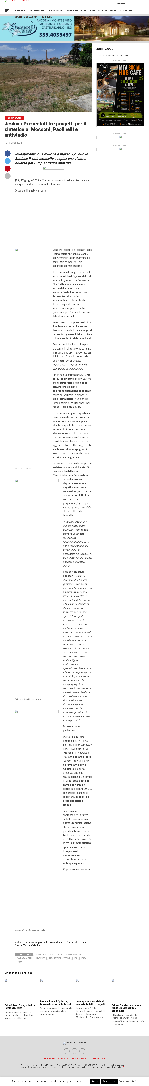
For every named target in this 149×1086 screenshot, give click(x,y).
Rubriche (46, 17)
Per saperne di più (127, 1081)
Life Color (125, 1067)
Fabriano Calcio (76, 10)
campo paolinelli (24, 958)
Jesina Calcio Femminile (103, 10)
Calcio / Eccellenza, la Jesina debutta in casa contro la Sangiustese (126, 1008)
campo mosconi (73, 954)
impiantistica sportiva (59, 958)
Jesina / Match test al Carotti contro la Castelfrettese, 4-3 (90, 1003)
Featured (40, 958)
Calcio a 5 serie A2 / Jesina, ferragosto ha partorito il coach (55, 1003)
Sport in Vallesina (26, 17)
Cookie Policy (98, 1058)
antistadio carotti (44, 954)
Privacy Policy (80, 1058)
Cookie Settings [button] (109, 1081)
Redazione (49, 1058)
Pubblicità (63, 1058)
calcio (60, 954)
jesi (75, 958)
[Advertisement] (53, 220)
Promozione (37, 10)
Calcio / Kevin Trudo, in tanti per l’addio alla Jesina (20, 1006)
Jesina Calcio (55, 10)
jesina (83, 958)
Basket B (20, 10)
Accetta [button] (95, 1081)
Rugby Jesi (126, 10)
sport (19, 962)
